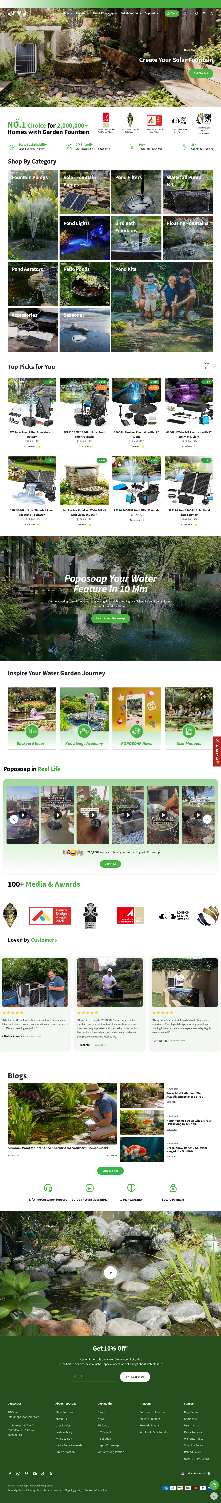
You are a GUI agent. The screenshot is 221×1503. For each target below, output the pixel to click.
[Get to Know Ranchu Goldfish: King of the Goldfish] (142, 1149)
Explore (81, 13)
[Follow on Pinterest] (26, 1474)
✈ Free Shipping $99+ (102, 4)
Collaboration (129, 13)
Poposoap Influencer (152, 1412)
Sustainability (63, 1432)
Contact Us (191, 1419)
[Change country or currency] (187, 13)
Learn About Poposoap (110, 618)
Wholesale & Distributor (154, 1432)
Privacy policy (33, 1490)
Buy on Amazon (65, 1452)
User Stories (62, 1426)
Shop (65, 13)
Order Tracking (193, 1432)
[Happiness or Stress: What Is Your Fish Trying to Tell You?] (142, 1122)
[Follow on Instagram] (18, 1474)
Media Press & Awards (68, 1445)
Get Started (201, 73)
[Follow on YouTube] (35, 1474)
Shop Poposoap (65, 1412)
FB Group (103, 1426)
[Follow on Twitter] (51, 1474)
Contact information (96, 1490)
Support (150, 13)
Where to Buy (63, 1439)
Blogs (101, 1412)
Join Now (110, 864)
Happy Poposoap (108, 1445)
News (101, 1419)
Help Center (191, 1412)
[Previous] (74, 4)
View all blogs (110, 1171)
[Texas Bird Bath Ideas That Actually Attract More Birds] (142, 1095)
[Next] (146, 4)
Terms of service (52, 1490)
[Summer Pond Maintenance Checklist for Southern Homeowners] (62, 1114)
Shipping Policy (193, 1445)
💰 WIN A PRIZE (217, 754)
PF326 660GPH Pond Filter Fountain (137, 510)
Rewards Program (150, 1426)
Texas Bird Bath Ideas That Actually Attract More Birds (184, 1095)
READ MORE (112, 1156)
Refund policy (15, 1490)
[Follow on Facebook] (10, 1474)
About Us (61, 1419)
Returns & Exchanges (197, 1459)
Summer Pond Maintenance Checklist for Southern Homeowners (58, 1148)
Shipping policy (73, 1490)
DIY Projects (105, 1432)
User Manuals (192, 1426)
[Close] (217, 740)
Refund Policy (192, 1452)
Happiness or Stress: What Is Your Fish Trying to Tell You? (189, 1122)
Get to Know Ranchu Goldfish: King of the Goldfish (186, 1149)
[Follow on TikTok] (43, 1474)
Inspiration (104, 1439)
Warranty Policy (193, 1439)
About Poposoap (103, 13)
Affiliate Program (150, 1419)
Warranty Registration (111, 1452)
